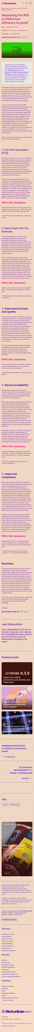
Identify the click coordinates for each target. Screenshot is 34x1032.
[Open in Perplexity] (21, 37)
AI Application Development (10, 974)
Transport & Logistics (8, 986)
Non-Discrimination (21, 1023)
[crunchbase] (14, 1026)
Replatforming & (6, 948)
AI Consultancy (6, 962)
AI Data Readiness (7, 943)
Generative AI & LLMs (8, 934)
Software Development (8, 967)
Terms (7, 1023)
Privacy (11, 1023)
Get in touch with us (8, 597)
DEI (15, 1023)
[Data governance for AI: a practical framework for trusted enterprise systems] (17, 722)
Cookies (28, 1023)
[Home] (9, 3)
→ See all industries (7, 1000)
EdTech (4, 995)
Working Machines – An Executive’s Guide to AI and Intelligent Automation (17, 72)
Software (8, 936)
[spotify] (11, 1026)
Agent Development (15, 976)
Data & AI (4, 960)
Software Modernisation (8, 972)
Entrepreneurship (14, 804)
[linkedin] (3, 1026)
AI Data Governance (7, 946)
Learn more (7, 873)
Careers (3, 1023)
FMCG (3, 991)
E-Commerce (5, 969)
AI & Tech (5, 804)
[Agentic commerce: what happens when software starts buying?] (17, 698)
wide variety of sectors (21, 100)
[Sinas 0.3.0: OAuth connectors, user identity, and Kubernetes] (17, 673)
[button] (26, 3)
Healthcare (5, 988)
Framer (11, 939)
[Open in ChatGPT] (24, 37)
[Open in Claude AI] (27, 37)
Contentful (5, 939)
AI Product (5, 976)
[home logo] (17, 1011)
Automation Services (8, 965)
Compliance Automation (9, 950)
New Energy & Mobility (8, 993)
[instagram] (5, 1026)
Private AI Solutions (7, 941)
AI (31, 1023)
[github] (8, 1026)
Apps (3, 936)
